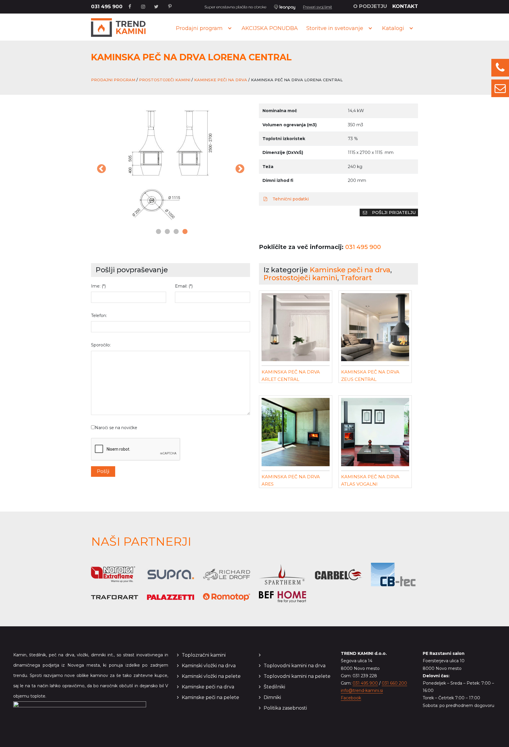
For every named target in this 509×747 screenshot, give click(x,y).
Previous (101, 169)
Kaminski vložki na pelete (211, 676)
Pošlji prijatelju (393, 212)
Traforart (356, 277)
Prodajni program (199, 28)
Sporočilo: (101, 345)
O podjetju (370, 6)
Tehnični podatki (290, 199)
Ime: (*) (98, 286)
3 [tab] (175, 232)
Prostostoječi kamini (164, 79)
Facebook (351, 697)
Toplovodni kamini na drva (294, 665)
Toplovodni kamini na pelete (297, 676)
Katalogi (393, 28)
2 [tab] (166, 232)
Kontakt (405, 6)
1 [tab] (157, 232)
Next (239, 169)
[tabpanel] (170, 165)
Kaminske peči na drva (220, 79)
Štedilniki (274, 687)
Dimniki (272, 697)
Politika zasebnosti (285, 708)
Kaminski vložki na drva (209, 665)
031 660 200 (394, 683)
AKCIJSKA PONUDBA (270, 28)
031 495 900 (107, 6)
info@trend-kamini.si (362, 690)
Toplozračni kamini (204, 655)
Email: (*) (184, 286)
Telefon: (99, 315)
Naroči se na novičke (116, 427)
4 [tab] (184, 232)
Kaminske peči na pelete (210, 697)
